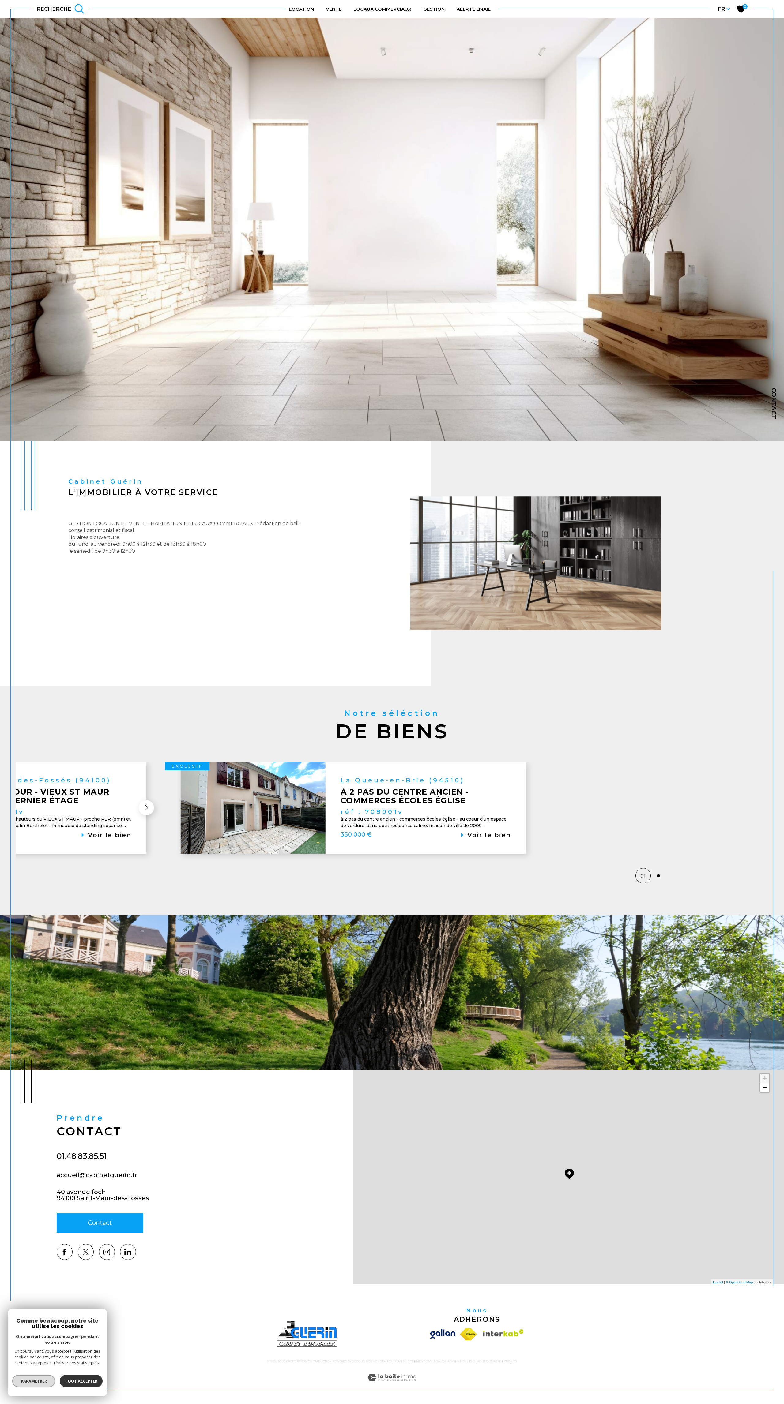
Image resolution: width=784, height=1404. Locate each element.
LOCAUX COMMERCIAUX (382, 9)
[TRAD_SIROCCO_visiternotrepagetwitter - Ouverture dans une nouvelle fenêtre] (86, 1252)
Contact (774, 403)
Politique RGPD (489, 1361)
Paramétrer (34, 1381)
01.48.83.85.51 (82, 1156)
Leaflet (718, 1281)
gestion (434, 9)
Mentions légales (430, 1361)
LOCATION (301, 9)
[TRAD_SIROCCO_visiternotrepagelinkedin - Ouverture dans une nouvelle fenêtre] (128, 1252)
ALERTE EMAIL (474, 9)
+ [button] (765, 1078)
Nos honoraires (379, 1361)
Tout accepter (81, 1381)
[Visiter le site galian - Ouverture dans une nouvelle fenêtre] (443, 1334)
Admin (452, 1361)
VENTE (333, 9)
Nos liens (467, 1361)
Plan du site (404, 1361)
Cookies (510, 1361)
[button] (146, 807)
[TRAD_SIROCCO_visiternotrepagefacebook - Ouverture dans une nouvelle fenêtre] (65, 1252)
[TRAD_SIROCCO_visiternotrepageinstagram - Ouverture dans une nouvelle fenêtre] (107, 1252)
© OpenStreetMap (739, 1281)
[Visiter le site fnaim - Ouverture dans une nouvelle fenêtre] (468, 1334)
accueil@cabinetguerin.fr (97, 1175)
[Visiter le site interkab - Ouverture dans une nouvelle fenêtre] (502, 1334)
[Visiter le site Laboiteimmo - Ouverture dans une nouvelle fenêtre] (391, 1385)
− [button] (765, 1087)
